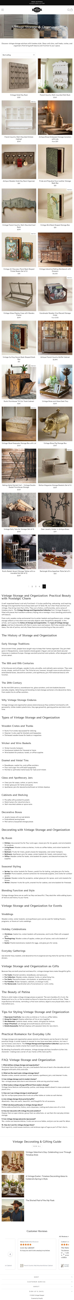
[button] (10, 1254)
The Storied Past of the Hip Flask (40, 1200)
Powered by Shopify (37, 1298)
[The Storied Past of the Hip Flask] (13, 1210)
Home (36, 23)
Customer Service (36, 1282)
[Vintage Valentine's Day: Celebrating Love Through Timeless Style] (13, 1162)
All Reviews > (64, 1236)
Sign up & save (36, 1291)
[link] (37, 1265)
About (36, 1286)
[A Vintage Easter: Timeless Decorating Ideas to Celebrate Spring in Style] (13, 1186)
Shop (36, 1277)
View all (37, 1146)
